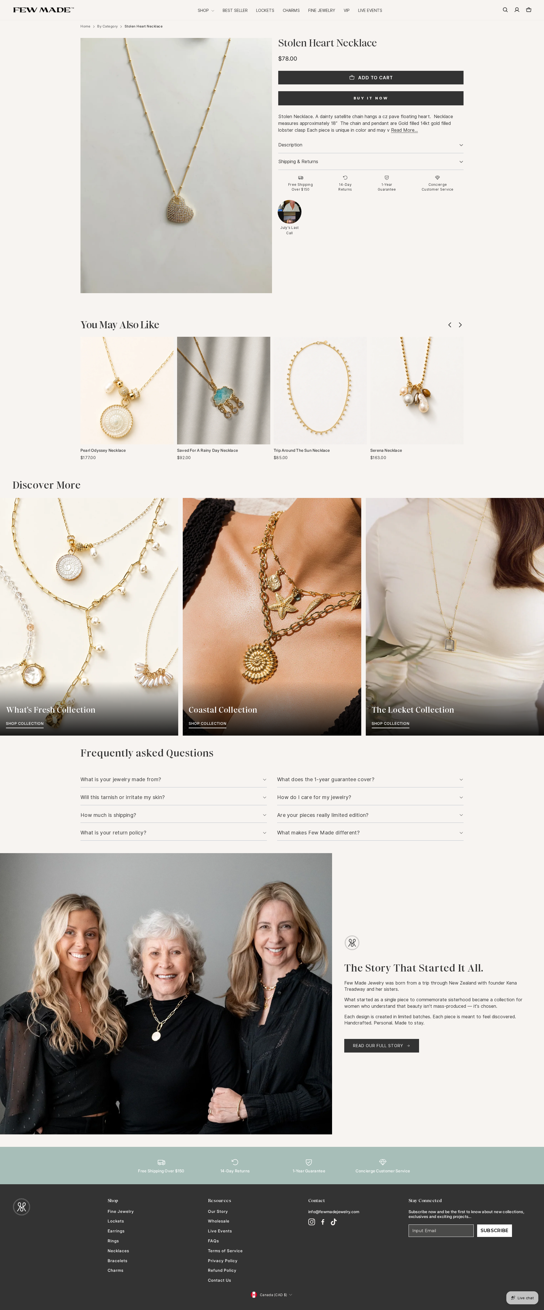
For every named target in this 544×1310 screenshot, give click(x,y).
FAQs (213, 1241)
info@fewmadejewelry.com (334, 1211)
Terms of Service (225, 1251)
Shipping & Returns (298, 161)
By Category (107, 26)
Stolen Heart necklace (144, 26)
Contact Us (219, 1280)
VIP (347, 10)
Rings (113, 1241)
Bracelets (118, 1260)
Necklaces (118, 1251)
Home (85, 26)
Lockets (265, 10)
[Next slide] (460, 324)
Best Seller (235, 10)
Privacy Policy (223, 1260)
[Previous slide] (450, 324)
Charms (291, 10)
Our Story (218, 1211)
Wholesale (219, 1221)
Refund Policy (222, 1270)
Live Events (370, 10)
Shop (204, 10)
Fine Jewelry (321, 10)
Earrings (116, 1231)
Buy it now (371, 98)
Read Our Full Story (378, 1045)
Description (290, 145)
